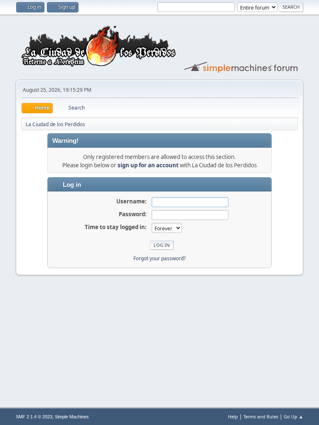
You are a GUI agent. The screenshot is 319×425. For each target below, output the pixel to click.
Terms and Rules (260, 416)
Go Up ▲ (293, 416)
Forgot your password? (159, 258)
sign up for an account (148, 165)
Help (233, 416)
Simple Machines (72, 416)
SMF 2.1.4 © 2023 (34, 416)
